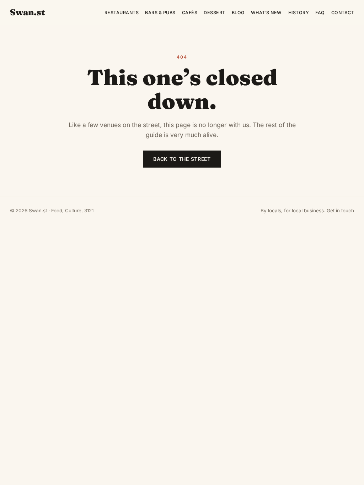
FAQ (320, 12)
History (298, 12)
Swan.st (27, 12)
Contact (342, 12)
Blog (238, 12)
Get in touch (340, 210)
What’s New (266, 12)
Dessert (214, 12)
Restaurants (122, 12)
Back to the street (182, 159)
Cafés (190, 12)
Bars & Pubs (160, 12)
